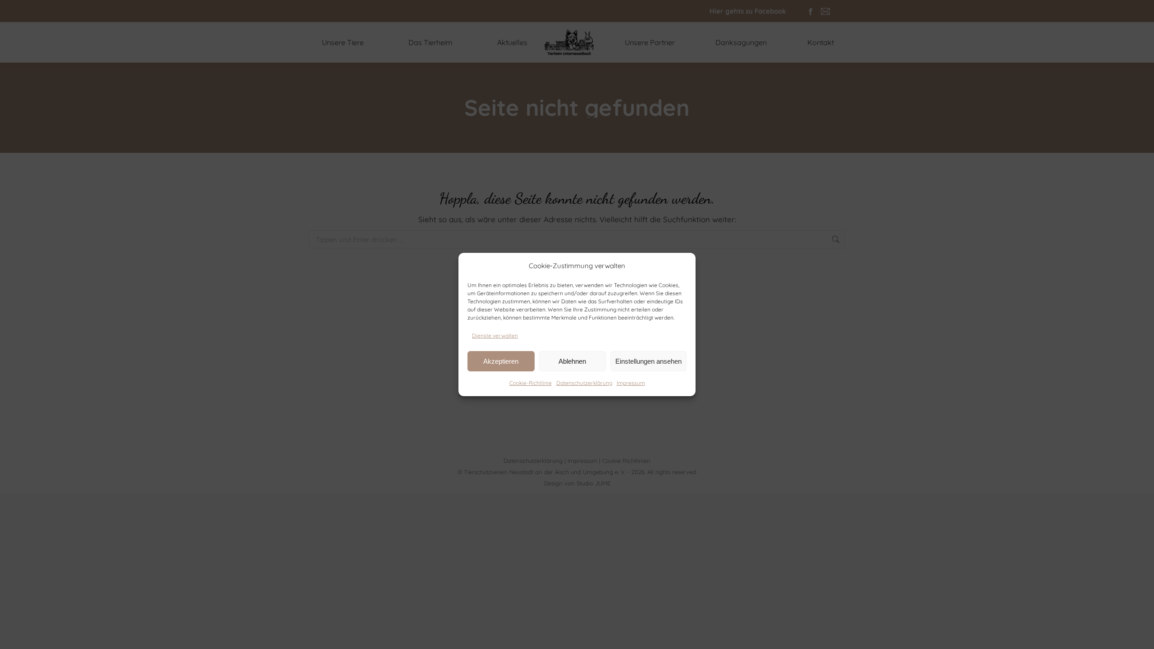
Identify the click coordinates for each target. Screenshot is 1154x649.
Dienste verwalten (495, 335)
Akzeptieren (500, 361)
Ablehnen (572, 361)
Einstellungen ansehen (648, 361)
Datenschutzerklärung (584, 382)
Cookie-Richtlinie (530, 382)
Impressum (631, 382)
